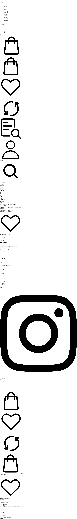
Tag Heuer (6, 18)
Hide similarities (5, 504)
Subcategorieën (5, 6)
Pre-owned (6, 8)
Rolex (6, 16)
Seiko (6, 17)
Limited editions (7, 9)
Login (9, 246)
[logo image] (1, 34)
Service (4, 32)
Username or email (3, 237)
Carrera (6, 13)
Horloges (3, 5)
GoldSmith (4, 204)
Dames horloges (2, 186)
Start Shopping (2, 476)
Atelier (4, 31)
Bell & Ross (6, 12)
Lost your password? (3, 248)
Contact (1, 202)
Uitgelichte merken (6, 11)
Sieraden (3, 21)
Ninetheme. (14, 204)
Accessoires (1, 189)
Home (2, 2)
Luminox (6, 15)
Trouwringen (3, 27)
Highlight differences (5, 505)
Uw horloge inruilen (7, 20)
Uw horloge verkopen (8, 19)
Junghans (6, 14)
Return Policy (6, 476)
